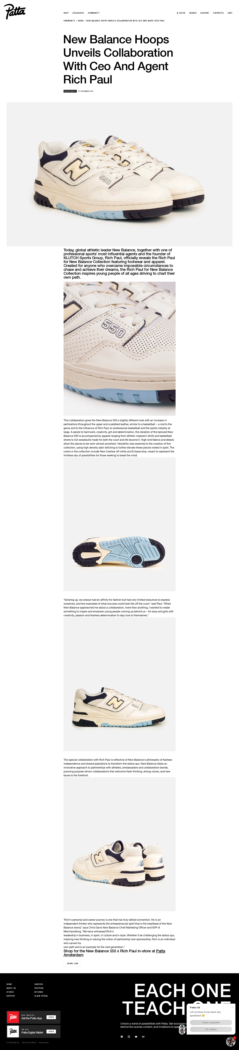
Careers (38, 984)
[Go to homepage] (15, 11)
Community (69, 21)
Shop (66, 13)
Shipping (39, 988)
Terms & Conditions (29, 1043)
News (81, 21)
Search (193, 13)
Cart (230, 13)
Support (11, 996)
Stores (10, 992)
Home (9, 984)
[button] (230, 1041)
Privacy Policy (44, 1043)
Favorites (218, 13)
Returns (38, 992)
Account (204, 13)
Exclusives (78, 13)
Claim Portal (41, 996)
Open (51, 1017)
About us (11, 988)
